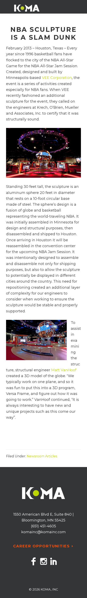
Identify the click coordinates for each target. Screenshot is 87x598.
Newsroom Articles (42, 456)
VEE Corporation (57, 78)
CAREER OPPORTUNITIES (41, 546)
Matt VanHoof (63, 370)
